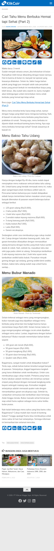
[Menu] (51, 3)
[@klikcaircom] (20, 501)
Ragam (5, 9)
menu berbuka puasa (27, 442)
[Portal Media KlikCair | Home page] (14, 3)
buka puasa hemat (12, 442)
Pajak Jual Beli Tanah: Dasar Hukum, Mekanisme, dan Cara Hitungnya (13, 471)
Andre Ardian (11, 26)
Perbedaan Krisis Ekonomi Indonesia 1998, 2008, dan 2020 (36, 471)
